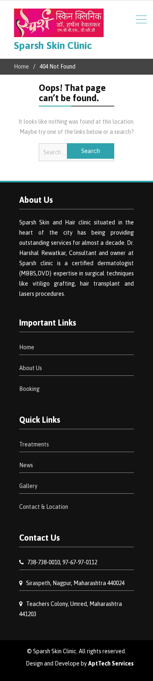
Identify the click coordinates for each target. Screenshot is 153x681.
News (26, 465)
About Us (30, 368)
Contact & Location (43, 507)
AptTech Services (111, 663)
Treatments (34, 444)
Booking (29, 389)
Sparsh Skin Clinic (53, 45)
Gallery (28, 486)
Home (26, 347)
